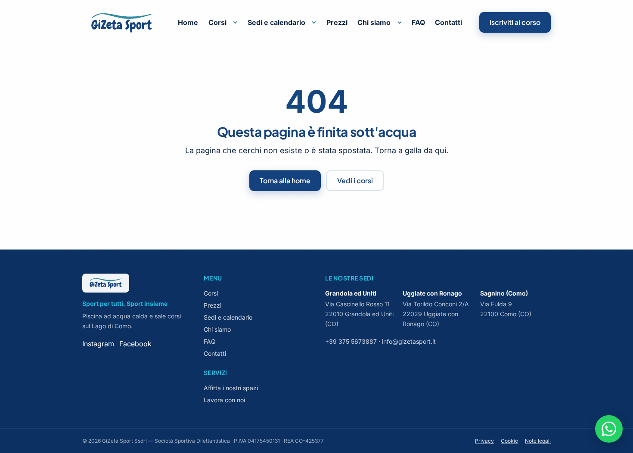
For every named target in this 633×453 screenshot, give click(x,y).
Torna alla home (285, 180)
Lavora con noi (224, 400)
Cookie (509, 441)
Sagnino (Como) (504, 293)
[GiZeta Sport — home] (121, 22)
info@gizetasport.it (409, 341)
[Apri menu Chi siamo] (399, 22)
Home (188, 22)
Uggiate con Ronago (432, 293)
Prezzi (337, 22)
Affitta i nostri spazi (231, 387)
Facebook (135, 343)
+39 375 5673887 (351, 341)
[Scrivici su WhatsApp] (609, 429)
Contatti (448, 22)
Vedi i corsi (355, 180)
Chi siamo (374, 22)
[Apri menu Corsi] (235, 22)
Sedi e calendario (276, 22)
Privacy (484, 441)
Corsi (217, 22)
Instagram (98, 343)
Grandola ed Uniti (350, 293)
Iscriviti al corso (515, 22)
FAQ (418, 22)
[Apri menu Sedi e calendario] (313, 22)
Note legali (538, 441)
